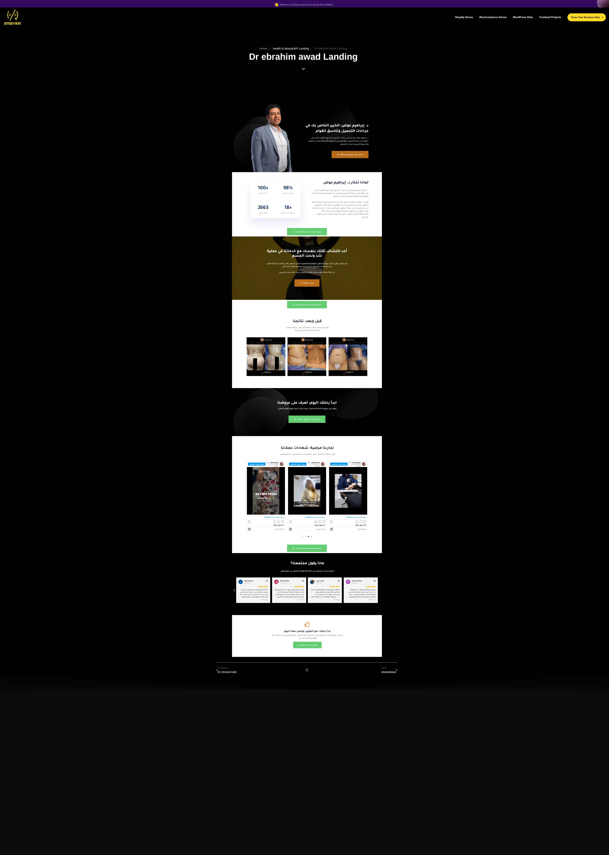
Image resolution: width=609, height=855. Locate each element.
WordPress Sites (523, 17)
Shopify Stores (464, 17)
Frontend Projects (550, 17)
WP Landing (301, 48)
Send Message (304, 806)
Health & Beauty (283, 48)
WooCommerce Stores (493, 17)
